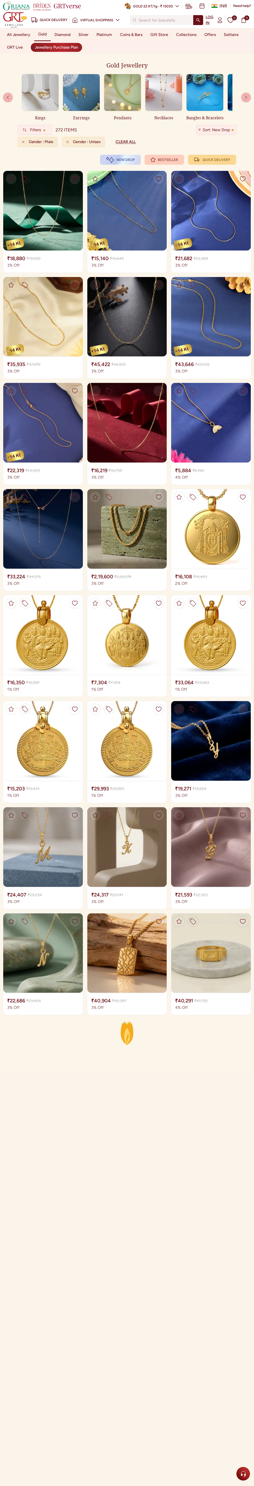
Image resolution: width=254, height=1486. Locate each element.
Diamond (62, 34)
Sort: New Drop (216, 129)
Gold (42, 34)
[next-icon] (8, 97)
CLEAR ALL (126, 141)
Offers (210, 34)
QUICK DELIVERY (216, 160)
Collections (186, 34)
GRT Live (15, 47)
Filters (35, 129)
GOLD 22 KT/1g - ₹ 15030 (153, 6)
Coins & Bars (131, 34)
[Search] (198, 20)
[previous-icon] (246, 97)
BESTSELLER (168, 160)
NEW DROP (126, 160)
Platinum (104, 34)
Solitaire (231, 34)
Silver (83, 34)
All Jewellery (18, 34)
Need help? (242, 6)
